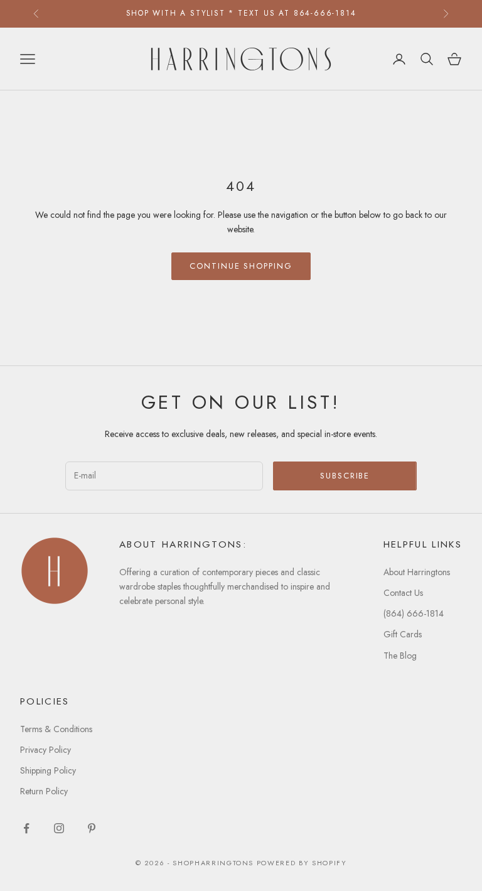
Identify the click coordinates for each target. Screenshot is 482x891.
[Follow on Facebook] (26, 828)
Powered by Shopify (302, 863)
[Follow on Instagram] (59, 828)
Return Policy (44, 791)
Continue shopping (241, 266)
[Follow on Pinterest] (91, 828)
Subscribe (345, 476)
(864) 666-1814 (413, 613)
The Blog (400, 655)
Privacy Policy (45, 749)
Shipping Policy (48, 770)
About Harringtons (416, 572)
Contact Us (403, 592)
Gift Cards (402, 634)
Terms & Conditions (56, 729)
